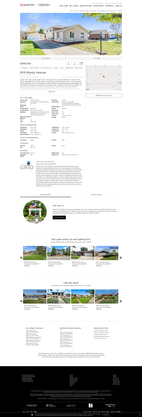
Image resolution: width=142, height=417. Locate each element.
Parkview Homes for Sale (100, 338)
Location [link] (55, 67)
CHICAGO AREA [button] (97, 3)
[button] (104, 77)
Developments (98, 6)
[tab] (45, 195)
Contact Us (116, 379)
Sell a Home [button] (74, 6)
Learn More (58, 217)
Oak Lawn (41, 77)
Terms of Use (116, 382)
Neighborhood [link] (69, 67)
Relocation (72, 382)
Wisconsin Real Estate (27, 381)
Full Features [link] (24, 67)
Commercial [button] (109, 6)
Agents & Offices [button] (86, 6)
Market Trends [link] (78, 67)
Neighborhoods (74, 379)
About (71, 376)
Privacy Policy (116, 381)
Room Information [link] (34, 67)
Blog (71, 385)
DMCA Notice (116, 384)
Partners (72, 384)
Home (71, 375)
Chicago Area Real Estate (28, 376)
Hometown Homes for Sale (101, 330)
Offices (115, 375)
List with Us (116, 378)
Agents (115, 376)
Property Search (74, 378)
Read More (52, 91)
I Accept (106, 414)
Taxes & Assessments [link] (46, 67)
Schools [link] (62, 67)
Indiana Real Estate (27, 378)
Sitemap (113, 411)
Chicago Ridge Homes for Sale (101, 336)
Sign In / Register (112, 3)
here (91, 415)
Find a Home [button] (63, 6)
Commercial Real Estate (28, 375)
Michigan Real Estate (27, 379)
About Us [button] (118, 6)
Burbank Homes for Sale (100, 334)
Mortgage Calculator (104, 95)
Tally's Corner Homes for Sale (101, 332)
